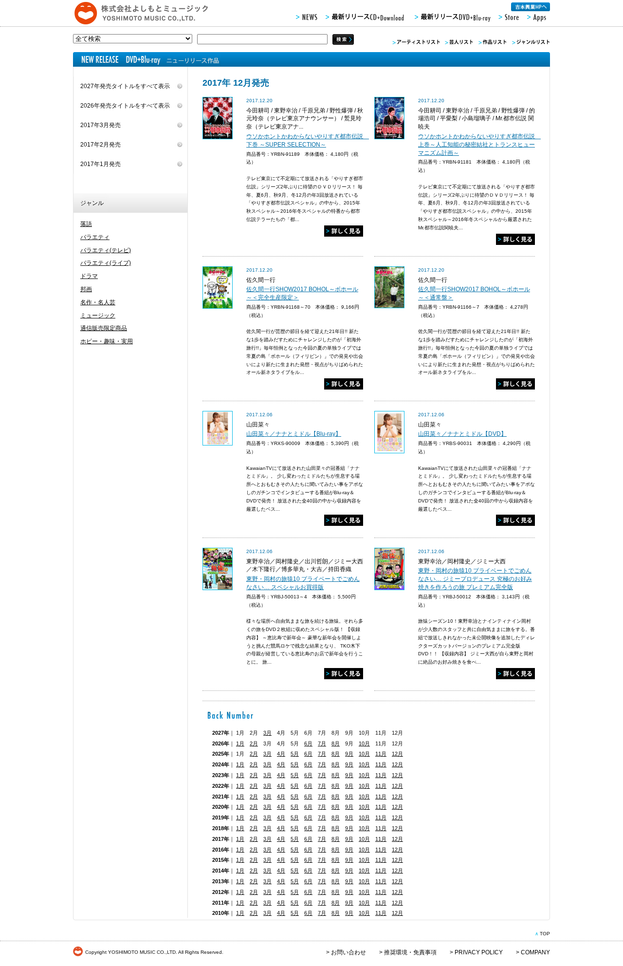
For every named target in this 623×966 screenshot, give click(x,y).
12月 (397, 754)
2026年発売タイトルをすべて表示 (125, 105)
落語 (86, 224)
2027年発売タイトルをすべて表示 (125, 86)
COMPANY (535, 952)
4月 (281, 754)
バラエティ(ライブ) (105, 263)
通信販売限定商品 (103, 328)
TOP (545, 933)
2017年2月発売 (100, 144)
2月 (254, 743)
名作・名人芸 (97, 302)
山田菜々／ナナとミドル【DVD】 (462, 433)
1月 (240, 743)
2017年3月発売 (100, 125)
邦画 (86, 289)
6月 (308, 743)
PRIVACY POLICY (479, 952)
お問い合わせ (348, 952)
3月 (267, 733)
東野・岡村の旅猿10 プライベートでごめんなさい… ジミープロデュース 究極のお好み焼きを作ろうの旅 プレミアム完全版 (475, 579)
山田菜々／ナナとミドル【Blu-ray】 (293, 433)
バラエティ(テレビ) (105, 250)
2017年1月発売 (100, 164)
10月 (364, 743)
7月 (322, 743)
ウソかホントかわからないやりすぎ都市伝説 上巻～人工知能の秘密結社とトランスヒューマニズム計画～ (479, 144)
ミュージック (97, 315)
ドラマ (89, 276)
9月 (349, 754)
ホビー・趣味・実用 (106, 341)
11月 (380, 754)
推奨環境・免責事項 (410, 952)
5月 (295, 754)
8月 (335, 743)
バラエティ (95, 237)
